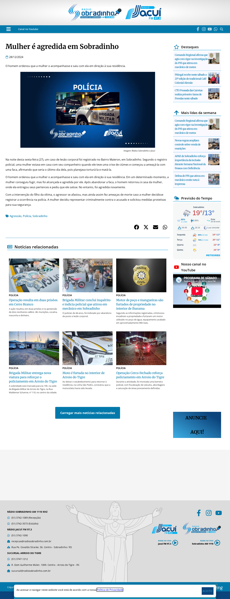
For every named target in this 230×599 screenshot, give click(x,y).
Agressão (16, 216)
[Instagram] (204, 29)
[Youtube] (210, 29)
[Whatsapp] (215, 29)
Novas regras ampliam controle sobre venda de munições (187, 144)
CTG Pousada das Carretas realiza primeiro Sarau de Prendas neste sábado (188, 94)
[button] (8, 29)
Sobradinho (39, 216)
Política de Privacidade (110, 589)
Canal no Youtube (28, 29)
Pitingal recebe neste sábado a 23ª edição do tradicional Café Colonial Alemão (191, 78)
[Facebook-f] (198, 29)
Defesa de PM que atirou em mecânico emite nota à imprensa (190, 180)
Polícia (27, 216)
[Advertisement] (197, 360)
